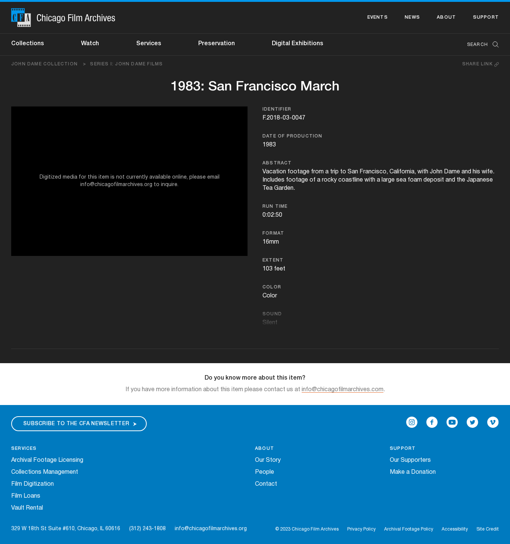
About (446, 17)
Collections (27, 43)
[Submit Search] (493, 44)
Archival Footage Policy (408, 529)
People (264, 472)
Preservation (216, 43)
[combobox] (479, 44)
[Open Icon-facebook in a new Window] (432, 422)
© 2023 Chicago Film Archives (307, 529)
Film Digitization (32, 484)
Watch (90, 43)
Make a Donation (413, 472)
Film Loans (25, 496)
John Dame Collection (48, 64)
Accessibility (455, 529)
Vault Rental (27, 508)
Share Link (478, 64)
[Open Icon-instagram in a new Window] (411, 422)
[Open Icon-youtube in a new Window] (452, 422)
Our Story (268, 460)
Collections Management (44, 472)
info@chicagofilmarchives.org (211, 528)
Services (148, 43)
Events (377, 17)
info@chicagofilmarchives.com (342, 389)
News (412, 17)
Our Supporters (410, 460)
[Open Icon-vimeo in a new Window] (493, 422)
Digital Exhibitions (297, 43)
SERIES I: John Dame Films (126, 64)
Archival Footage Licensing (47, 460)
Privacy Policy (361, 529)
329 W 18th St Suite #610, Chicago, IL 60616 (65, 528)
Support (486, 17)
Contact (266, 484)
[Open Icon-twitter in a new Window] (472, 422)
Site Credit (487, 529)
